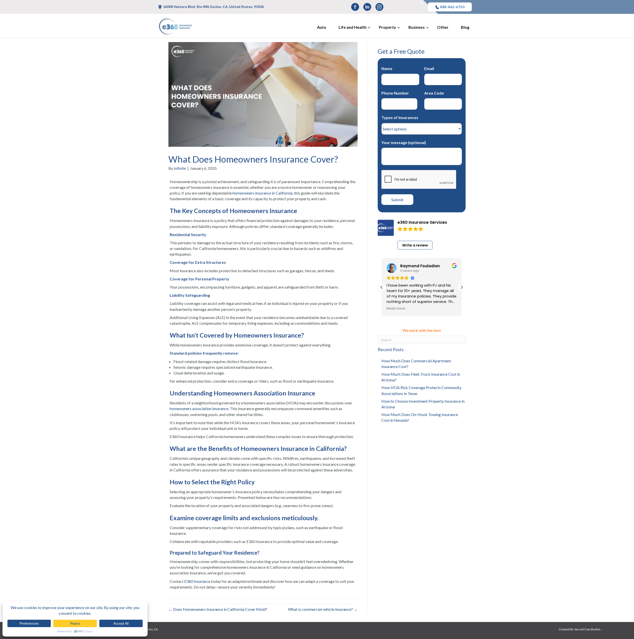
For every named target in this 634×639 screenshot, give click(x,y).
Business (416, 27)
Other (443, 27)
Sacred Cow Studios (588, 629)
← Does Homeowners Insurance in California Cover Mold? (217, 609)
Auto (321, 27)
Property (387, 27)
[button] (461, 287)
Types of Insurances (399, 117)
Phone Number (395, 93)
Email (429, 68)
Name (386, 68)
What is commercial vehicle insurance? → (323, 609)
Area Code (434, 93)
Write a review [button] (415, 245)
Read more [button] (396, 308)
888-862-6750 (452, 7)
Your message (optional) (403, 142)
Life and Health (353, 27)
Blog (465, 27)
